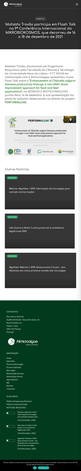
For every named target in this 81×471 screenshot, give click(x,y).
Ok (35, 468)
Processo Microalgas (14, 364)
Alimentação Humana (15, 373)
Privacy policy (43, 468)
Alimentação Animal (14, 376)
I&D (7, 383)
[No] (78, 465)
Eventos (40, 19)
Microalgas (10, 370)
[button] (77, 4)
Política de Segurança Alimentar (19, 401)
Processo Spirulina (13, 367)
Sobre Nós (10, 361)
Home (8, 358)
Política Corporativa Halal (16, 404)
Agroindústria (12, 379)
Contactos (10, 389)
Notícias (12, 217)
